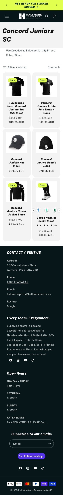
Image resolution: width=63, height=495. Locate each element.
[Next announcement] (56, 5)
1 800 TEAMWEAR (17, 282)
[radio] (38, 210)
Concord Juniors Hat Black (16, 162)
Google (11, 306)
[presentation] (33, 210)
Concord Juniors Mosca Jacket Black (16, 211)
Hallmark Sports (26, 490)
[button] (7, 16)
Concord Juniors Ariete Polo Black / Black (46, 107)
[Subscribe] (50, 444)
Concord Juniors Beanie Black (46, 162)
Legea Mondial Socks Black (46, 219)
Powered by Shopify (43, 490)
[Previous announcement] (6, 5)
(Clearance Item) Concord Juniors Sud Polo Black (16, 107)
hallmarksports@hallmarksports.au (29, 294)
